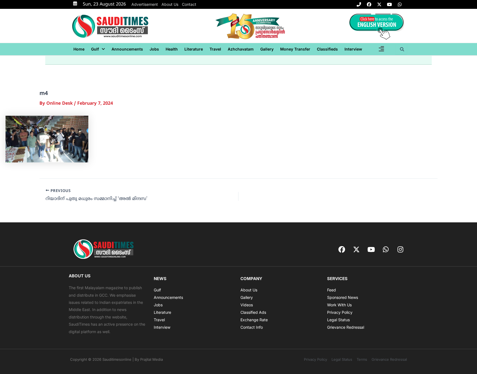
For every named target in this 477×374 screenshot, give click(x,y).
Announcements (127, 49)
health (172, 49)
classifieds (327, 49)
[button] (98, 49)
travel (215, 49)
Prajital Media (151, 359)
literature (193, 49)
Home (78, 49)
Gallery (267, 49)
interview (353, 49)
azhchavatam (241, 49)
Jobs (154, 49)
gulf (95, 49)
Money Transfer (295, 49)
